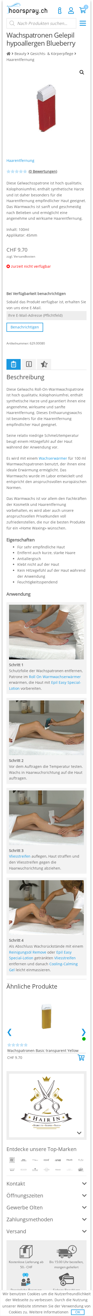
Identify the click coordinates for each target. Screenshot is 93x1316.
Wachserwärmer (53, 458)
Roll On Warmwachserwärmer (55, 676)
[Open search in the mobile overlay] (41, 23)
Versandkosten (24, 256)
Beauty (20, 53)
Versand (16, 1231)
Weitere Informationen (48, 1312)
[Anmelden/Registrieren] (71, 10)
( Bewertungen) (43, 171)
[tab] (13, 364)
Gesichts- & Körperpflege (51, 53)
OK (77, 1312)
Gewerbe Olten (24, 1207)
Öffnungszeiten (24, 1195)
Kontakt (60, 10)
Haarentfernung (20, 59)
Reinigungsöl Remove (27, 952)
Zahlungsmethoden (29, 1219)
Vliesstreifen (19, 856)
